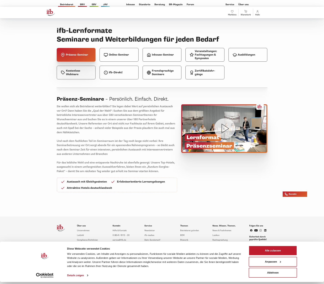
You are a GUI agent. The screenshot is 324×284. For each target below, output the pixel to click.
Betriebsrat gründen (189, 230)
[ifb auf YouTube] (256, 230)
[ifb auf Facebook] (251, 230)
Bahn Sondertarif (152, 240)
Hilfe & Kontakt (120, 230)
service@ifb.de (119, 240)
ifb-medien (149, 235)
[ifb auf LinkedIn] (265, 230)
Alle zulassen (273, 250)
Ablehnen (273, 272)
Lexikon (216, 235)
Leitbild (80, 235)
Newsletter (149, 230)
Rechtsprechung (220, 240)
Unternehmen (83, 230)
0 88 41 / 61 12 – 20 (121, 235)
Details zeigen (75, 275)
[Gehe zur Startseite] (51, 12)
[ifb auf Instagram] (261, 230)
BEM (182, 235)
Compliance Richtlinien (87, 240)
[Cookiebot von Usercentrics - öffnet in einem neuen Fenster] (45, 275)
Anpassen (271, 261)
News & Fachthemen (221, 230)
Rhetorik (184, 240)
